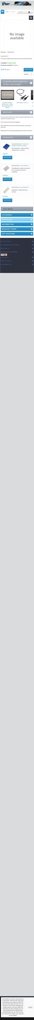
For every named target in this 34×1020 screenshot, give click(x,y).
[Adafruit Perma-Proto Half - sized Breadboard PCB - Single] (7, 94)
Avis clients (8, 209)
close (30, 1007)
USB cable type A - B (22, 102)
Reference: (4, 52)
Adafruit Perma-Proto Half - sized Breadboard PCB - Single (7, 105)
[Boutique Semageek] (17, 4)
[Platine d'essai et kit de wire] (6, 147)
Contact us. (16, 65)
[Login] (29, 12)
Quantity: (26, 74)
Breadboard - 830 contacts (20, 187)
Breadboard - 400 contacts (20, 165)
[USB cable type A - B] (22, 94)
